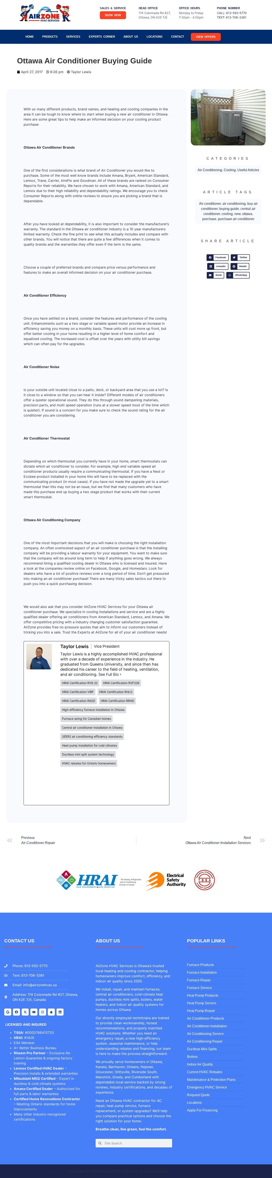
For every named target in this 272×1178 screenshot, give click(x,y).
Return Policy (40, 1171)
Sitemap (61, 1171)
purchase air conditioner (236, 219)
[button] (217, 257)
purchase (209, 219)
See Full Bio (108, 674)
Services (73, 36)
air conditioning (234, 203)
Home (30, 36)
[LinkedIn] (92, 785)
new (237, 214)
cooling (227, 214)
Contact (177, 36)
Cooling (230, 170)
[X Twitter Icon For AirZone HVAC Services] (25, 1012)
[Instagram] (42, 1012)
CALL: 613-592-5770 (232, 13)
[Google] (7, 1012)
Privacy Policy (15, 1171)
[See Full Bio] (120, 674)
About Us (130, 36)
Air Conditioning (210, 170)
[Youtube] (33, 1012)
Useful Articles (248, 170)
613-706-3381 (236, 17)
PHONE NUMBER (228, 8)
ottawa (247, 214)
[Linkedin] (60, 1012)
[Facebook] (16, 1012)
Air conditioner (210, 203)
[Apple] (51, 1012)
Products (50, 36)
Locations (155, 36)
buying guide (229, 209)
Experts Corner (102, 36)
